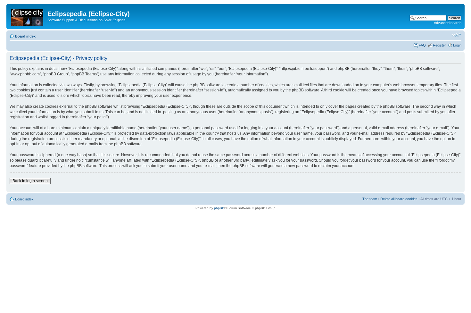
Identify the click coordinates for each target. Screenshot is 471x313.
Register (439, 45)
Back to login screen (30, 181)
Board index (25, 36)
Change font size (456, 35)
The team (369, 199)
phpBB (219, 208)
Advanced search (447, 23)
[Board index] (27, 16)
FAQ (422, 45)
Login (457, 45)
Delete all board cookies (398, 199)
